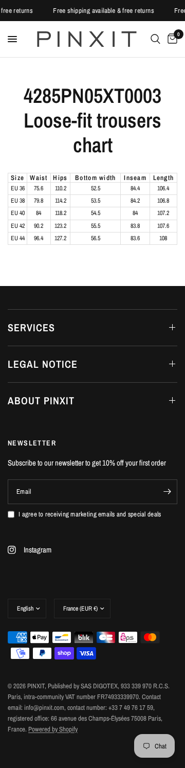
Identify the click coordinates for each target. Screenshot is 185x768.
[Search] (155, 39)
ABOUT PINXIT (41, 400)
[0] (170, 39)
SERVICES (31, 327)
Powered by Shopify (53, 729)
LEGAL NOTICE (43, 364)
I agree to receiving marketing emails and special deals (89, 514)
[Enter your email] (167, 491)
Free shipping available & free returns (104, 10)
